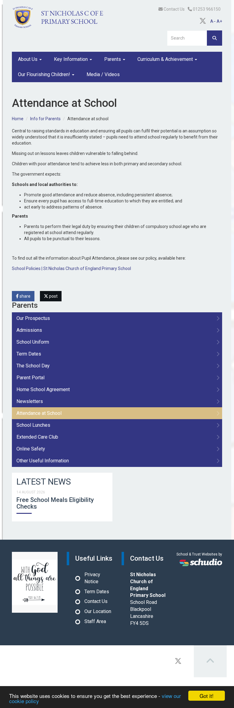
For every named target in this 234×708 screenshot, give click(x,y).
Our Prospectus (33, 318)
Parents (113, 59)
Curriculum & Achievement (165, 59)
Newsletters (29, 401)
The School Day (33, 366)
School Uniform (32, 342)
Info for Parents (45, 118)
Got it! (207, 695)
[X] (202, 21)
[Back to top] (210, 661)
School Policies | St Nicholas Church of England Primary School (71, 268)
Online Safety (30, 449)
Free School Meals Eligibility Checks (55, 503)
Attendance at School (39, 413)
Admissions (29, 330)
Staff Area (95, 621)
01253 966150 (206, 9)
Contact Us (174, 9)
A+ (219, 21)
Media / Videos (103, 74)
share (24, 296)
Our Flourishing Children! (44, 74)
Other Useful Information (42, 461)
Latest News (43, 482)
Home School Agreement (43, 389)
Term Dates (28, 354)
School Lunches (33, 425)
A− (213, 21)
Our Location (97, 611)
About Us (28, 59)
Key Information (71, 59)
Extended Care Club (37, 437)
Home (17, 118)
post (53, 296)
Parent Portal (30, 377)
